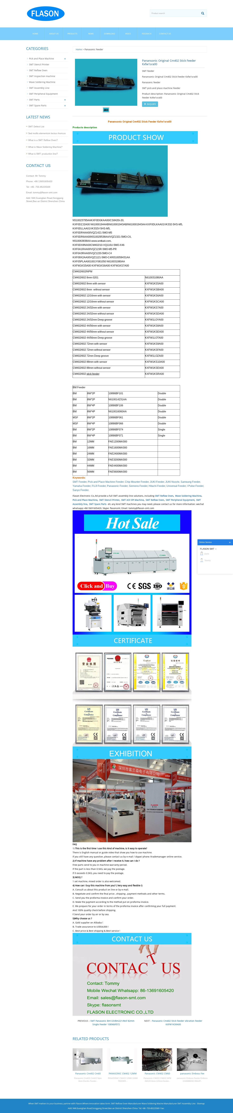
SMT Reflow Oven (164, 495)
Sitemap (201, 1103)
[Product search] (203, 13)
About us (54, 33)
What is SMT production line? (43, 154)
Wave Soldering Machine (188, 495)
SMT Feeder (80, 481)
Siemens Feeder (138, 486)
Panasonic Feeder (117, 486)
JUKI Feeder (157, 481)
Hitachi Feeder (157, 486)
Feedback (146, 33)
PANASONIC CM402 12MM (123, 1073)
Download (109, 33)
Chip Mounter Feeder (137, 481)
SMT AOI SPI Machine (132, 499)
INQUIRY (151, 104)
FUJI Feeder (99, 486)
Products (72, 33)
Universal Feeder (176, 486)
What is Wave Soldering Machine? (45, 147)
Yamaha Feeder (82, 486)
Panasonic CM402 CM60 (157, 1073)
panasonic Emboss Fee (192, 1073)
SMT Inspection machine (42, 76)
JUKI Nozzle (172, 481)
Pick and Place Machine (85, 499)
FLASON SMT (207, 549)
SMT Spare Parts (98, 504)
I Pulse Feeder (195, 486)
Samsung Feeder (190, 481)
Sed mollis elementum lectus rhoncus (47, 133)
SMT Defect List (36, 126)
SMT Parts (34, 99)
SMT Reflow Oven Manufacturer (126, 1103)
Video (128, 33)
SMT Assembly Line (39, 87)
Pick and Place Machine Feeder (106, 481)
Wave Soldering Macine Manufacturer (159, 1103)
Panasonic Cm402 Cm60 (88, 1073)
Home (35, 33)
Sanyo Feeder (80, 490)
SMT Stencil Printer (109, 499)
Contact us (165, 33)
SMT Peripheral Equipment (180, 499)
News (91, 33)
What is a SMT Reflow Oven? (43, 140)
